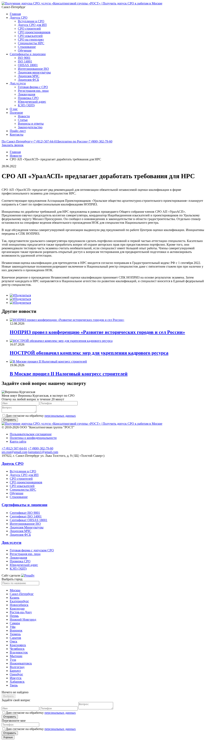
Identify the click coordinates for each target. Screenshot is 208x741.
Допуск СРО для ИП (32, 25)
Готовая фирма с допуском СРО (32, 550)
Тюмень (15, 634)
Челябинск (17, 648)
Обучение (24, 50)
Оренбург (16, 674)
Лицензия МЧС (28, 76)
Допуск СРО (18, 17)
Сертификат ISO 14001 (26, 516)
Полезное (16, 112)
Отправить (9, 716)
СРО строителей (29, 28)
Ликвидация (26, 94)
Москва (15, 590)
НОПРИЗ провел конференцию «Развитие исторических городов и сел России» (97, 332)
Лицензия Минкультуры (26, 527)
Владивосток (19, 652)
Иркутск (16, 678)
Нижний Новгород (23, 619)
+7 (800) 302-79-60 (84, 141)
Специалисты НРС (31, 43)
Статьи (23, 120)
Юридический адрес (32, 101)
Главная (15, 14)
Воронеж (16, 630)
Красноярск (18, 645)
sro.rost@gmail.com (14, 452)
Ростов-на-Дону (21, 612)
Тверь (14, 685)
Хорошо (8, 737)
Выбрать (8, 696)
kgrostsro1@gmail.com (43, 452)
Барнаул (15, 670)
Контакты (16, 134)
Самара (15, 623)
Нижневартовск (21, 663)
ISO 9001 (24, 57)
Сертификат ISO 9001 (25, 512)
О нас (14, 109)
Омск (13, 641)
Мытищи (16, 656)
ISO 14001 (25, 61)
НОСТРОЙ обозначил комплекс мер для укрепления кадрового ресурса (89, 352)
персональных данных (60, 415)
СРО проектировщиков (34, 32)
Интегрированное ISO (33, 68)
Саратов (15, 637)
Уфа (12, 627)
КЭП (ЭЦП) (26, 105)
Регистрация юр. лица (33, 90)
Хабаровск (17, 681)
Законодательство (30, 127)
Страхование (27, 47)
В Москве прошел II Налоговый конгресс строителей (69, 373)
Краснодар (17, 608)
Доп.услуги (18, 83)
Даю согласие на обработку (41, 415)
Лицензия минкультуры (34, 72)
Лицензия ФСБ (28, 79)
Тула (13, 659)
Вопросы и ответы (31, 123)
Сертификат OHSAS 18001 (28, 520)
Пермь (14, 616)
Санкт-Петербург (22, 594)
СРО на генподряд (31, 39)
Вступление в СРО (31, 21)
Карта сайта (18, 441)
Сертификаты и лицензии (28, 54)
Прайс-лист (18, 131)
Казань (14, 597)
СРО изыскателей (30, 36)
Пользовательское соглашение (31, 434)
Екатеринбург (19, 601)
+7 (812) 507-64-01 (29, 141)
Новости (24, 116)
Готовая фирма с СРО (33, 87)
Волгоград (17, 667)
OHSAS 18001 (28, 65)
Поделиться (23, 295)
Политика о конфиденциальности (33, 438)
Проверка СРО (28, 98)
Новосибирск (19, 605)
